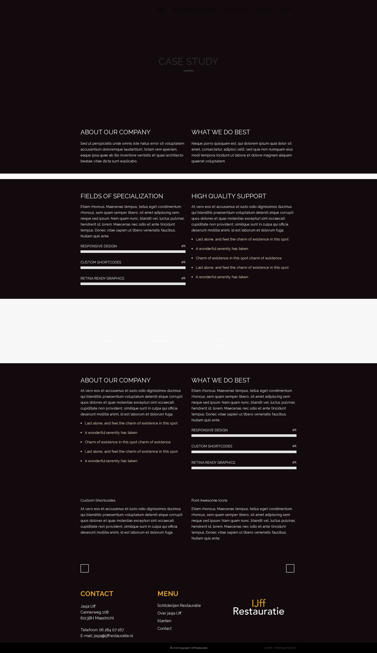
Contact (164, 628)
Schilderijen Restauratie (179, 605)
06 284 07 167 (111, 629)
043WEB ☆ (269, 648)
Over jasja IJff (169, 613)
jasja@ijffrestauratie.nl (113, 635)
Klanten (164, 621)
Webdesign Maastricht (285, 648)
